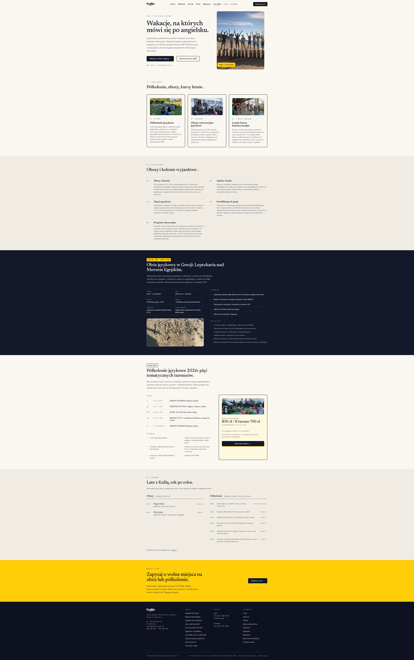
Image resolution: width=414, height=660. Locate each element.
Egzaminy (206, 4)
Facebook (246, 628)
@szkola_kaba (262, 656)
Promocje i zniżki (191, 646)
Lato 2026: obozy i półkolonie (195, 635)
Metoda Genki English (193, 617)
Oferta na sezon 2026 (188, 58)
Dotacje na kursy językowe (195, 638)
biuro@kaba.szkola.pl (155, 626)
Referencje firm (190, 642)
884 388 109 (163, 629)
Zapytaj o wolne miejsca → (160, 58)
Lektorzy (246, 617)
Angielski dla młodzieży (193, 620)
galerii (174, 550)
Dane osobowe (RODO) (251, 638)
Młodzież (181, 4)
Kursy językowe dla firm (194, 628)
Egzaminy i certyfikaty (193, 631)
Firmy (198, 4)
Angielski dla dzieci (192, 613)
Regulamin (246, 635)
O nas (225, 4)
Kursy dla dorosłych (192, 624)
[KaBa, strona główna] (150, 4)
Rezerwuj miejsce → (243, 443)
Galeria (245, 620)
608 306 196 (151, 629)
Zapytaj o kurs (260, 4)
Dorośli (190, 4)
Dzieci (173, 4)
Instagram (246, 631)
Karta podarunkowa (250, 624)
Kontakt (234, 4)
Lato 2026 (217, 4)
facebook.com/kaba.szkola (247, 656)
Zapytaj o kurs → (258, 581)
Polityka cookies (249, 642)
